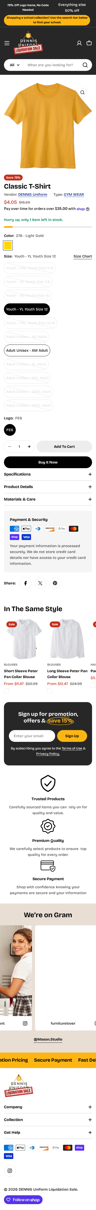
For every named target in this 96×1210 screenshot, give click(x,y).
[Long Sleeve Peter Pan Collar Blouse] (67, 639)
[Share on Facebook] (26, 583)
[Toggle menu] (7, 43)
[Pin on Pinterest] (55, 583)
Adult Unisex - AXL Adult (27, 380)
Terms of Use (72, 748)
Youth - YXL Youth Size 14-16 (30, 325)
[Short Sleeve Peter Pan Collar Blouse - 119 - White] (6, 691)
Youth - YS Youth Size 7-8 (28, 284)
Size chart (83, 256)
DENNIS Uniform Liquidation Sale (48, 1189)
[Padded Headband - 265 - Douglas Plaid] (93, 685)
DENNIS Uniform (32, 194)
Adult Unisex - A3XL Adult (28, 407)
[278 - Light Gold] (8, 245)
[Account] (79, 43)
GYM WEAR (74, 194)
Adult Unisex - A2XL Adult (28, 393)
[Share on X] (40, 583)
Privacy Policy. (48, 754)
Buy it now (48, 462)
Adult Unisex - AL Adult (26, 366)
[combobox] (48, 65)
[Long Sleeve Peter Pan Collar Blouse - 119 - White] (49, 691)
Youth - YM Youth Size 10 (27, 297)
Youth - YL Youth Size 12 (27, 309)
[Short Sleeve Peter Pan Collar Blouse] (24, 639)
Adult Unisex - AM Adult (27, 350)
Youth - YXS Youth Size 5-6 (29, 270)
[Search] (85, 65)
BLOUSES (10, 664)
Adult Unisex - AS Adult (26, 339)
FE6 (9, 430)
